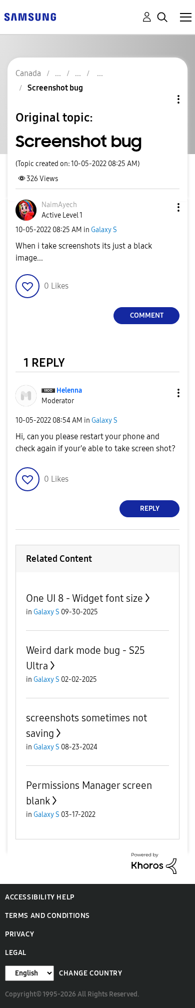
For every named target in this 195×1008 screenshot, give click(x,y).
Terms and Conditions (47, 915)
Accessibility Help (39, 897)
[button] (162, 207)
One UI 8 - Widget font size (84, 598)
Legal (15, 952)
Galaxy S (104, 230)
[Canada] (30, 16)
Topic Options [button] (162, 99)
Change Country (90, 973)
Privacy (19, 934)
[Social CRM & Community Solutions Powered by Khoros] (154, 862)
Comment (147, 315)
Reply (150, 508)
